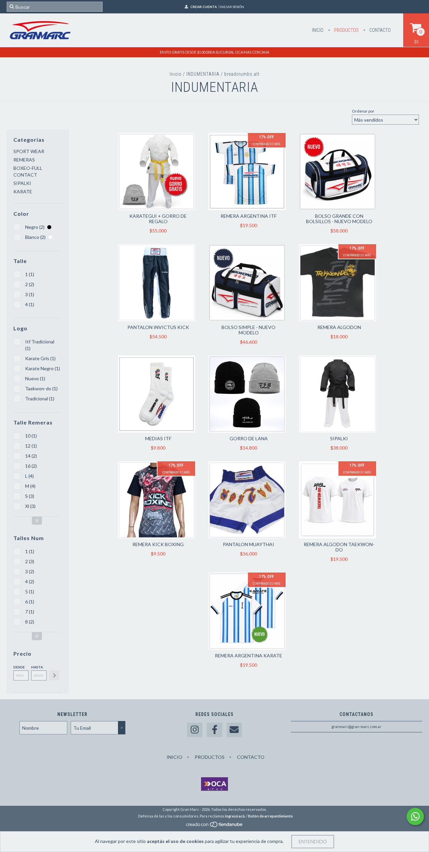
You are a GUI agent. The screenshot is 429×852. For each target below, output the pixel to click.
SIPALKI (22, 183)
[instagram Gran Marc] (194, 730)
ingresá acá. (235, 816)
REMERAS (24, 159)
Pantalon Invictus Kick (158, 327)
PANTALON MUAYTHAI (248, 544)
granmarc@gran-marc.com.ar (356, 726)
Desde (19, 667)
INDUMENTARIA (203, 74)
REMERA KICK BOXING (158, 544)
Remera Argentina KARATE (248, 655)
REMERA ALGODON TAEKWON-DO (339, 546)
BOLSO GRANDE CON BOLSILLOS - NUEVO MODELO (339, 218)
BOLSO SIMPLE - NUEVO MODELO (248, 329)
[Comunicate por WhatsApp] (415, 816)
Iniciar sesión (232, 7)
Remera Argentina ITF (249, 216)
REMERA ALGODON (339, 327)
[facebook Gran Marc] (214, 730)
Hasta (37, 667)
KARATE (22, 191)
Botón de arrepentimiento (270, 816)
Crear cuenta (203, 7)
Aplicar (54, 675)
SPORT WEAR (28, 151)
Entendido (313, 841)
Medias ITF (158, 438)
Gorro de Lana (249, 438)
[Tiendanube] (214, 826)
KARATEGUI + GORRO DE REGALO (158, 218)
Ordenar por (363, 111)
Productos (346, 30)
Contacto (379, 30)
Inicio (317, 30)
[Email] (234, 730)
